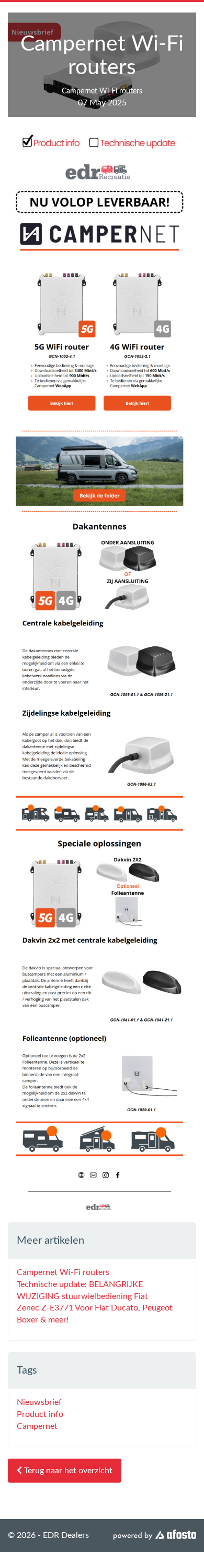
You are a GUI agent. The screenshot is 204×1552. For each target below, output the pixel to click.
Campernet (37, 1426)
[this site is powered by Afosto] (155, 1536)
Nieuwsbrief (39, 1402)
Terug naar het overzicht (67, 1470)
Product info (40, 1414)
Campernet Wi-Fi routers (63, 1272)
